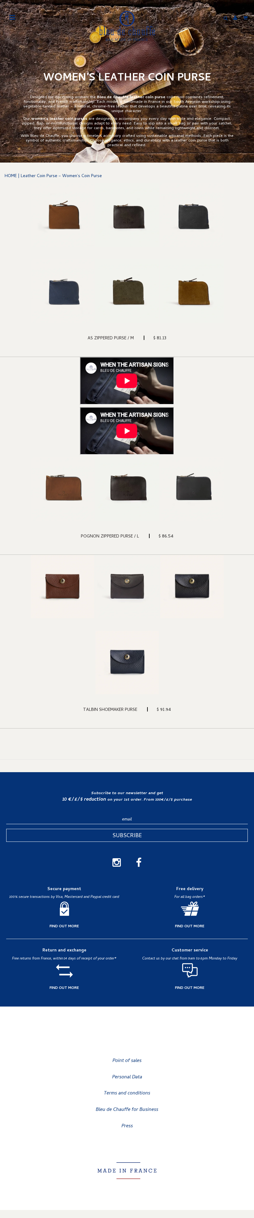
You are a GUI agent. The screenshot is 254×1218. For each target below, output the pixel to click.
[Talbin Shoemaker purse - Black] (192, 586)
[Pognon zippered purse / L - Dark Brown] (127, 489)
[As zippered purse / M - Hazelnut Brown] (192, 291)
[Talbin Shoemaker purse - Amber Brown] (62, 586)
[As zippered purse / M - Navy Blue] (62, 291)
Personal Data (127, 1077)
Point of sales (127, 1061)
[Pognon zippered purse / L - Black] (192, 489)
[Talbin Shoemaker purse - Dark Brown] (127, 586)
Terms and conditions (127, 1094)
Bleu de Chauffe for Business (127, 1110)
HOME (11, 176)
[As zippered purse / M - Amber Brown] (62, 215)
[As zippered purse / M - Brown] (127, 215)
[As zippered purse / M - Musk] (127, 291)
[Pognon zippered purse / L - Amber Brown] (62, 489)
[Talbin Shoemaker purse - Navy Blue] (127, 662)
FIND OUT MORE (64, 926)
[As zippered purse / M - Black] (192, 215)
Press (127, 1126)
